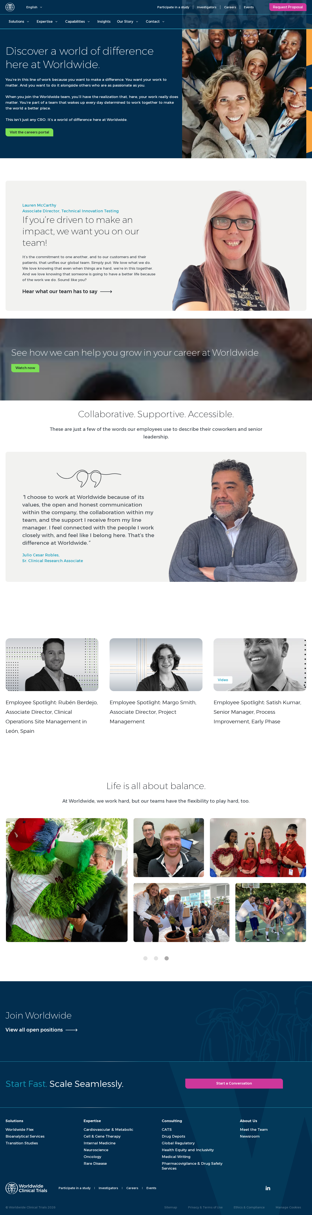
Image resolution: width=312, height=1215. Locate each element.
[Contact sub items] (163, 21)
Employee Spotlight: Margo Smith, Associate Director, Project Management (153, 712)
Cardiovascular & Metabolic (108, 1129)
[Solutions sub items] (27, 21)
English (31, 7)
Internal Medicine (99, 1143)
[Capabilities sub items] (88, 21)
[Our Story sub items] (136, 21)
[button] (145, 958)
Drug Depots (173, 1136)
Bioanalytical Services (25, 1136)
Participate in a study (173, 7)
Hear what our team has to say (59, 291)
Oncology (92, 1157)
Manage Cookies (288, 1207)
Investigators (206, 7)
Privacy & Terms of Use (205, 1207)
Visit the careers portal (29, 132)
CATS (167, 1129)
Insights (104, 22)
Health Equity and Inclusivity (188, 1150)
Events (249, 7)
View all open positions (34, 1030)
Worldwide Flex (20, 1129)
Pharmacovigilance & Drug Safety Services (192, 1165)
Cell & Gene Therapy (102, 1136)
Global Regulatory (178, 1143)
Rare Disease (95, 1163)
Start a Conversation (234, 1083)
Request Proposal (288, 7)
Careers (230, 7)
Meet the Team (254, 1129)
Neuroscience (96, 1150)
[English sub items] (41, 7)
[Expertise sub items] (56, 21)
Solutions (16, 22)
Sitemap (170, 1207)
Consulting (172, 1121)
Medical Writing (176, 1157)
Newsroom (250, 1136)
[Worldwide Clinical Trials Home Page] (10, 7)
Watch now (25, 368)
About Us (248, 1121)
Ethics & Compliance (249, 1207)
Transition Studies (22, 1143)
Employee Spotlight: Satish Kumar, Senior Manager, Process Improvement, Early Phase (257, 712)
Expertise (45, 22)
